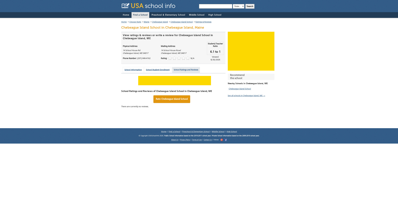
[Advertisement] (251, 51)
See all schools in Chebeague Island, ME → (246, 96)
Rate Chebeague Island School (172, 99)
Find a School (140, 15)
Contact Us (208, 140)
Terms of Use (197, 140)
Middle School (196, 15)
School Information (133, 70)
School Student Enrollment (158, 70)
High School (214, 15)
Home (126, 15)
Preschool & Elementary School (168, 15)
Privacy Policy (185, 140)
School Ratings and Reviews (186, 70)
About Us (174, 140)
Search (250, 6)
